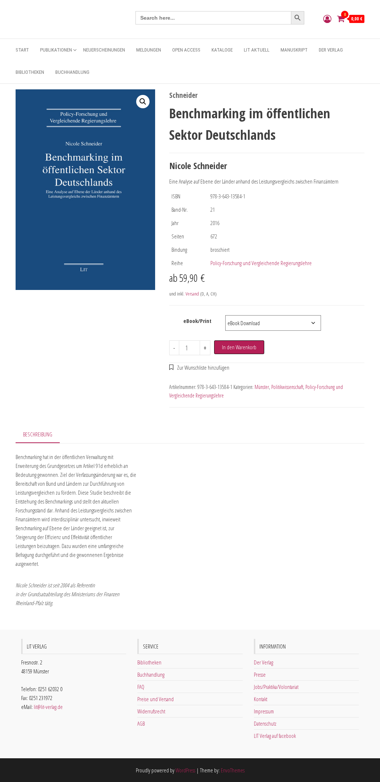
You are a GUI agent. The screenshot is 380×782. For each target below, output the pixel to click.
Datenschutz (265, 723)
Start (22, 50)
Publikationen (56, 50)
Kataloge (222, 50)
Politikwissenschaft (287, 386)
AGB (141, 723)
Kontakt (260, 699)
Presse (260, 674)
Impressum (264, 711)
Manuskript (294, 50)
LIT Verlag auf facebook (275, 735)
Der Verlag (331, 50)
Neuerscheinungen (104, 50)
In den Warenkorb (239, 347)
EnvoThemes (233, 770)
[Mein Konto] (327, 18)
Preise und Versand (155, 699)
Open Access (186, 50)
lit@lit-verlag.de (48, 706)
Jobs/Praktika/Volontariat (276, 686)
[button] (143, 101)
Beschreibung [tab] (37, 434)
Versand (192, 293)
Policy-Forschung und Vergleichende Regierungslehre (261, 263)
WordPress (185, 770)
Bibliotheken (30, 72)
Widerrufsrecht (151, 711)
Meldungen (148, 50)
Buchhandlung (72, 72)
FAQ (140, 686)
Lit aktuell (256, 50)
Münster (262, 386)
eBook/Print (197, 320)
